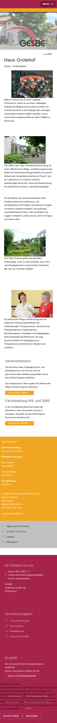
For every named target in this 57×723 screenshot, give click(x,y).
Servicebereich (17, 626)
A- (44, 54)
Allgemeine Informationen (18, 526)
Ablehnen (32, 716)
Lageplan (11, 537)
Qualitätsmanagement (22, 676)
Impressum (39, 721)
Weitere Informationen (22, 721)
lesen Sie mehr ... (19, 393)
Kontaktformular (17, 631)
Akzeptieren (11, 716)
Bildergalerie (12, 542)
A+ (50, 54)
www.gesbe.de (22, 578)
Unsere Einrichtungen (19, 621)
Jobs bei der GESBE (19, 636)
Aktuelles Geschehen (16, 531)
